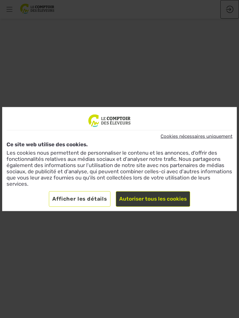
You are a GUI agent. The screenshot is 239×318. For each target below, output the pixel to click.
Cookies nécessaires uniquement (196, 136)
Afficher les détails (79, 199)
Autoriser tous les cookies (153, 199)
